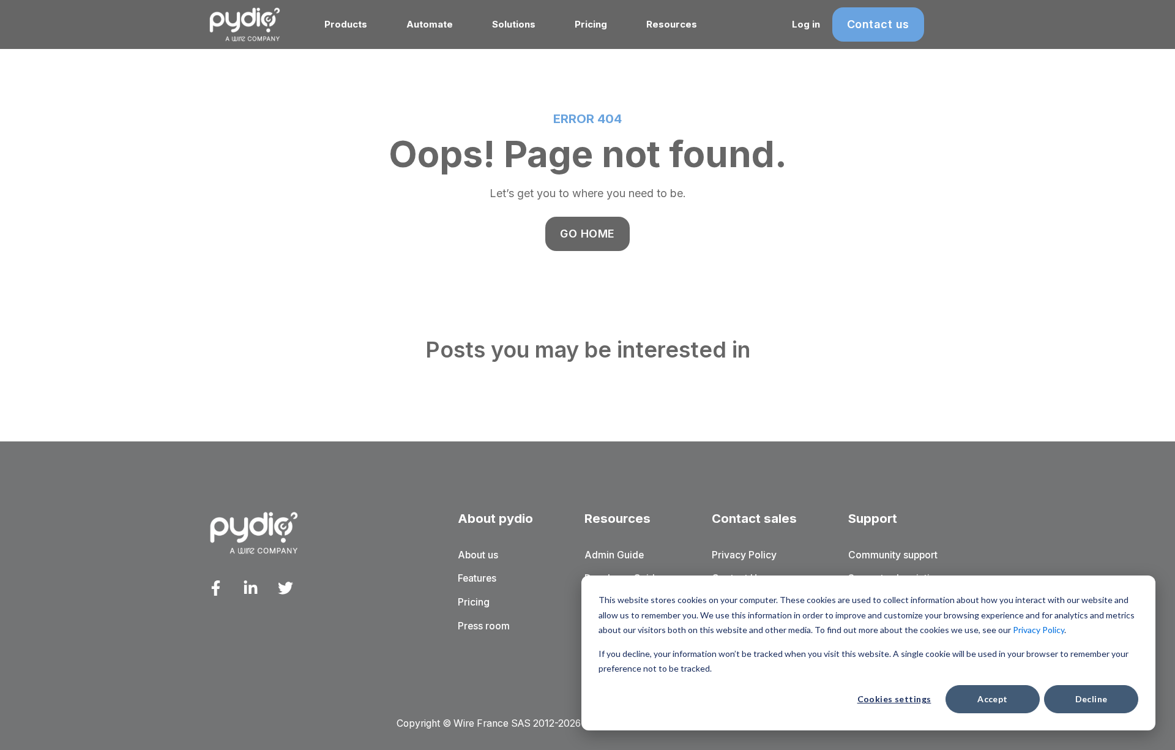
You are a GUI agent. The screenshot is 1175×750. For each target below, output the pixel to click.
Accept (992, 699)
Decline (1091, 699)
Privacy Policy (1038, 629)
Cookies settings (894, 699)
